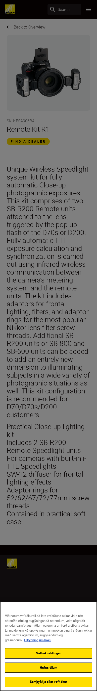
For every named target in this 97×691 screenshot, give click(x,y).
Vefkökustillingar (48, 653)
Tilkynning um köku (37, 640)
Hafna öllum (48, 667)
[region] (48, 646)
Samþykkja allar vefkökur (48, 681)
